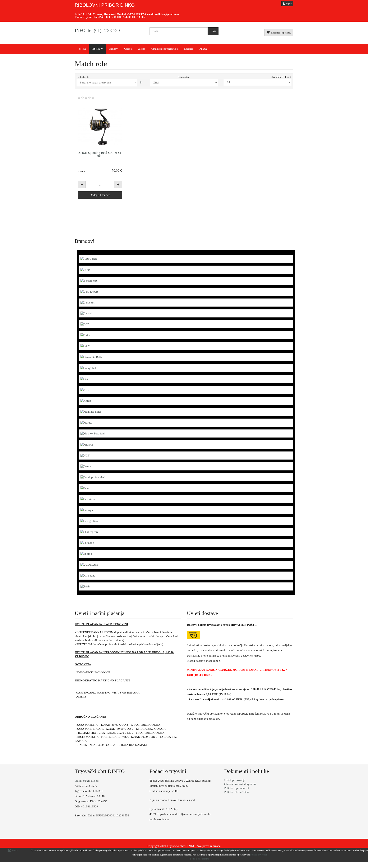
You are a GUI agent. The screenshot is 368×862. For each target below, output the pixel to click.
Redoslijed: (83, 77)
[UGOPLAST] (89, 564)
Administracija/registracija (164, 48)
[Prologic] (87, 509)
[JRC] (84, 389)
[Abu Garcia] (88, 258)
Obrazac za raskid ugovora (240, 784)
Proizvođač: (184, 77)
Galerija (128, 48)
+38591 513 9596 (136, 14)
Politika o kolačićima (236, 792)
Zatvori (14, 850)
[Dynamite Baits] (91, 356)
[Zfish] (85, 586)
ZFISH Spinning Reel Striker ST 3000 (100, 154)
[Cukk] (85, 335)
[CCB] (84, 324)
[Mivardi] (86, 444)
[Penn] (85, 488)
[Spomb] (86, 553)
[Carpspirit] (87, 302)
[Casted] (86, 313)
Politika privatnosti (258, 854)
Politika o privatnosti (236, 788)
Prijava (288, 3)
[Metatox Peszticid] (92, 433)
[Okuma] (86, 466)
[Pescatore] (87, 499)
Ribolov (96, 48)
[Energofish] (88, 367)
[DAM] (85, 346)
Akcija (141, 48)
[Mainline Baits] (90, 411)
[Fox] (84, 378)
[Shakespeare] (89, 531)
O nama (203, 48)
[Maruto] (86, 422)
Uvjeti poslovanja (234, 780)
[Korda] (85, 400)
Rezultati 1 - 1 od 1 (281, 77)
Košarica (188, 48)
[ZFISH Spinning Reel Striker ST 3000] (100, 126)
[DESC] (140, 82)
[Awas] (85, 269)
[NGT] (85, 455)
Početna (82, 48)
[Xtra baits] (87, 575)
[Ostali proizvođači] (92, 477)
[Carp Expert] (89, 291)
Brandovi (113, 48)
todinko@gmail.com (167, 14)
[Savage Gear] (89, 520)
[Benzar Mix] (89, 280)
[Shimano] (87, 542)
